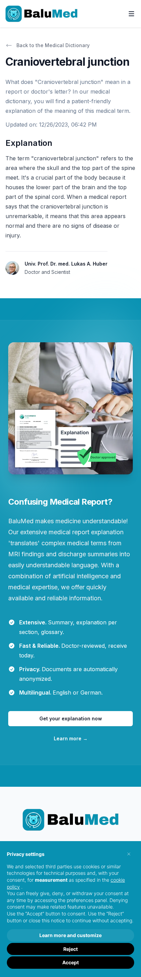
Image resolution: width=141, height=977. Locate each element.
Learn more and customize (70, 935)
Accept (70, 962)
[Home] (41, 14)
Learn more (71, 738)
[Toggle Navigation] (131, 13)
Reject (70, 949)
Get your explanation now (70, 718)
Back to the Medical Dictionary (53, 45)
